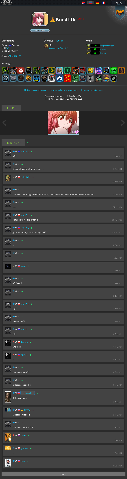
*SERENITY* (15, 55)
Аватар (24, 342)
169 (7, 47)
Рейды (103, 49)
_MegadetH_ (28, 392)
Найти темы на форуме (35, 90)
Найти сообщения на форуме (64, 90)
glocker (24, 448)
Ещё (63, 473)
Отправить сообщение (92, 90)
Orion (23, 266)
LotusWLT (25, 177)
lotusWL (25, 151)
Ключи (59, 40)
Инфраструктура (107, 45)
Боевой (103, 53)
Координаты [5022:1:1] (58, 48)
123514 (27, 410)
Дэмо (23, 435)
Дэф (23, 461)
